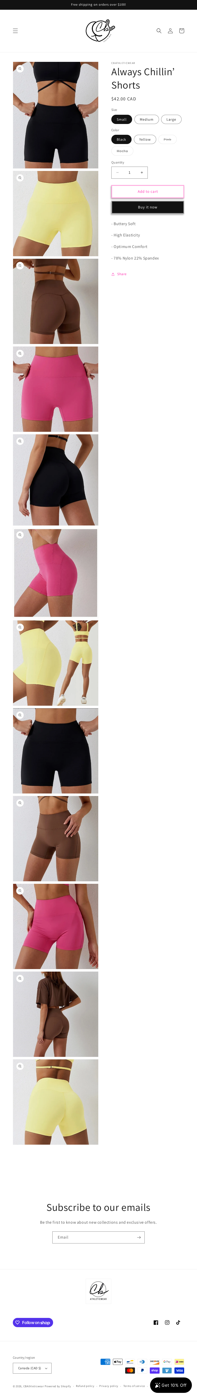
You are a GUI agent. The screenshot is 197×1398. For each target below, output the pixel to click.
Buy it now (147, 207)
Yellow (145, 139)
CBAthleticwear (33, 1386)
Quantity (117, 162)
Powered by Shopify (58, 1386)
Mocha (125, 152)
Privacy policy (108, 1386)
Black (121, 139)
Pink (170, 140)
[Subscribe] (138, 1237)
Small (122, 119)
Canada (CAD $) (29, 1368)
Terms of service (134, 1386)
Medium (147, 119)
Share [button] (122, 274)
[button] (15, 30)
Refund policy (85, 1386)
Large (171, 119)
